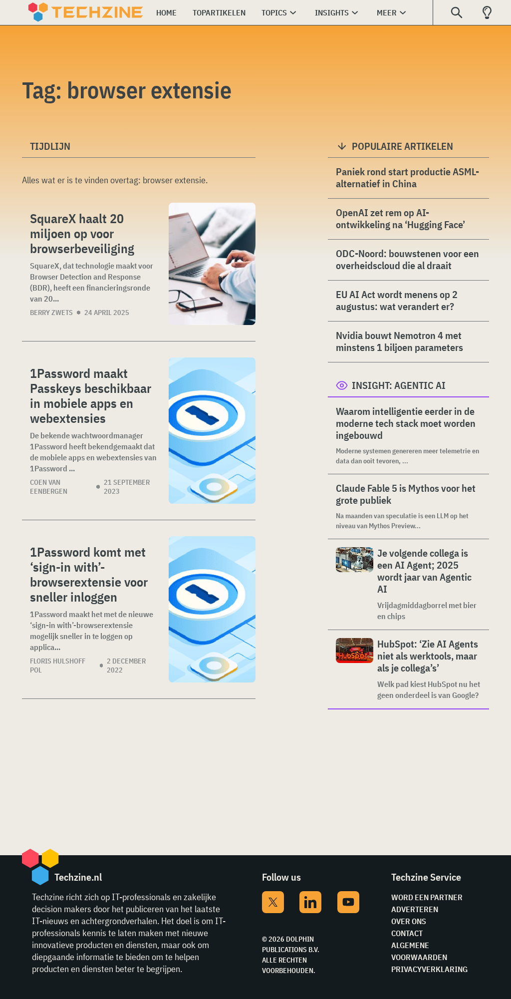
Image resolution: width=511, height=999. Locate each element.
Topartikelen (219, 12)
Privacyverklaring (429, 969)
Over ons (408, 921)
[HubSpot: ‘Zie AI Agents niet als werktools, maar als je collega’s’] (354, 669)
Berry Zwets (51, 312)
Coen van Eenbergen (48, 487)
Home (166, 12)
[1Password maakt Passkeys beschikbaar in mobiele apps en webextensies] (212, 430)
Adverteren (414, 909)
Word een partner (427, 897)
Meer (387, 12)
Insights (332, 12)
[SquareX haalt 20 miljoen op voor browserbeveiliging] (212, 264)
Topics (274, 12)
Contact (407, 933)
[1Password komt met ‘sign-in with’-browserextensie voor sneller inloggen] (212, 609)
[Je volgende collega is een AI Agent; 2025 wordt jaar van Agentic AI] (354, 584)
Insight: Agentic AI (399, 385)
